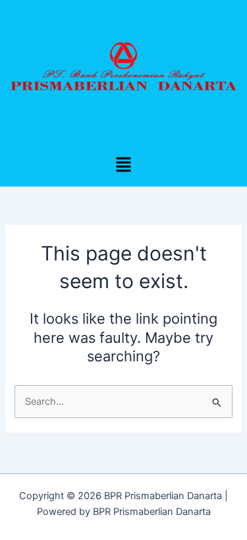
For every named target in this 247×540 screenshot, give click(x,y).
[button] (123, 166)
